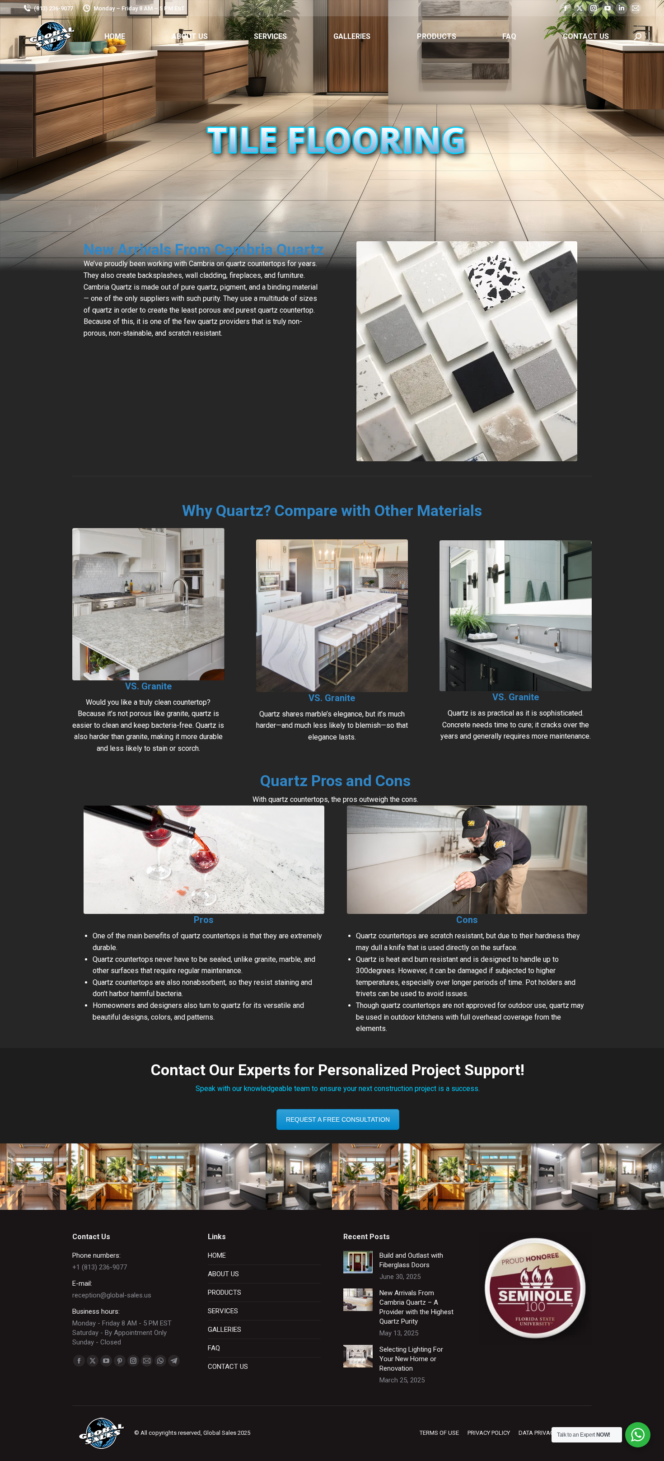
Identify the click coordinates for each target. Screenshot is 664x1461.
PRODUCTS (224, 1292)
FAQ (214, 1348)
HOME (217, 1255)
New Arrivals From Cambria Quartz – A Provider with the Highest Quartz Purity (416, 1307)
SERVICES (223, 1311)
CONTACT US (228, 1367)
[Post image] (358, 1262)
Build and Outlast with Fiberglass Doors (411, 1260)
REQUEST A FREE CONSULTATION (338, 1119)
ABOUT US (223, 1274)
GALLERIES (224, 1329)
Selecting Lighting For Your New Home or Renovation (411, 1358)
